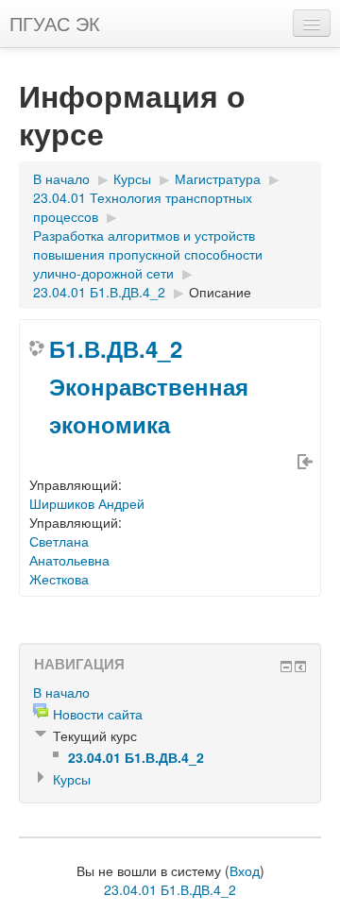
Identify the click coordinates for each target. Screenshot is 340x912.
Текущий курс (95, 735)
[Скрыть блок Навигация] (286, 666)
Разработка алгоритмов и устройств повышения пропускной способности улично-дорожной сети (148, 254)
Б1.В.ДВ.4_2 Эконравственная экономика (148, 386)
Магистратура (218, 178)
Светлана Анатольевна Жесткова (69, 560)
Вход (245, 870)
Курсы (132, 178)
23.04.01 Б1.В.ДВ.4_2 (99, 291)
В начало (61, 178)
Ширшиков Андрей (86, 503)
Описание (220, 291)
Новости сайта (98, 713)
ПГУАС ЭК (54, 23)
